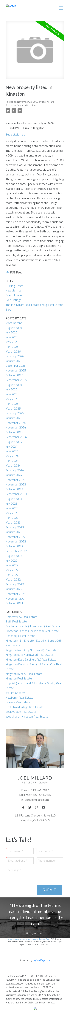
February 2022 (15, 584)
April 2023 (12, 517)
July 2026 (11, 332)
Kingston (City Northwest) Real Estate (29, 654)
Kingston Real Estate (27, 105)
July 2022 (11, 560)
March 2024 (13, 465)
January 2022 (14, 589)
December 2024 (16, 422)
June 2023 (12, 508)
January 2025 (14, 418)
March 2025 (13, 408)
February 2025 (15, 413)
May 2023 (12, 513)
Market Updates (16, 692)
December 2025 (16, 365)
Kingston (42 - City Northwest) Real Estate (32, 650)
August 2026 (14, 327)
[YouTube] (44, 807)
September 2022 (16, 551)
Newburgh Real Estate (19, 697)
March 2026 (13, 351)
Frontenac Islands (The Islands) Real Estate (32, 631)
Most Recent (14, 323)
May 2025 (12, 399)
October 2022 (14, 546)
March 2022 (13, 579)
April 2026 (12, 346)
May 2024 (12, 456)
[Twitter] (31, 807)
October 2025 (14, 375)
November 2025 (16, 370)
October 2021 (14, 603)
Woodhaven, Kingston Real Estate (27, 716)
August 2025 (14, 384)
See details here (15, 134)
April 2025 (12, 403)
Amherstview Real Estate (21, 616)
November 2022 (16, 541)
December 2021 (16, 593)
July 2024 (11, 446)
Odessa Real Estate (18, 702)
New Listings (13, 290)
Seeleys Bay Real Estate (21, 711)
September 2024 (16, 437)
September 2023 (16, 494)
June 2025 (12, 394)
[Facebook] (24, 807)
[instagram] (37, 807)
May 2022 (12, 570)
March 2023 (13, 522)
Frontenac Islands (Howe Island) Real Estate (33, 626)
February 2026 (15, 356)
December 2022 (16, 536)
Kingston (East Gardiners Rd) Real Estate (31, 659)
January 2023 (14, 532)
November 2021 (16, 598)
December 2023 (16, 479)
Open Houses (14, 295)
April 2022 (12, 575)
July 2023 (11, 503)
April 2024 (12, 460)
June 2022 (12, 565)
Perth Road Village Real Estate (24, 707)
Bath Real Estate (16, 621)
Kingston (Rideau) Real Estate (24, 673)
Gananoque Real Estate (20, 635)
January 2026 (14, 361)
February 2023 (15, 527)
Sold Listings (13, 300)
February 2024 (15, 470)
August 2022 (14, 555)
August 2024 (14, 441)
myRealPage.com (42, 960)
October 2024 (14, 432)
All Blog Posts (14, 285)
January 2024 (14, 475)
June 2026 (12, 337)
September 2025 (16, 380)
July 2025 (11, 389)
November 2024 (16, 427)
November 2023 (16, 484)
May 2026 (12, 342)
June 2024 (12, 451)
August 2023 (14, 498)
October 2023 (14, 489)
